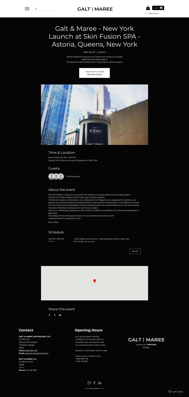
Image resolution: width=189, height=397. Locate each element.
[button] (148, 7)
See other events (94, 74)
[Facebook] (94, 383)
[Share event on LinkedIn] (60, 315)
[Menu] (27, 8)
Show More (53, 222)
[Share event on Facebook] (49, 315)
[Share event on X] (55, 315)
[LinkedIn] (100, 383)
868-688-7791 (31, 351)
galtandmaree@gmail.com (36, 353)
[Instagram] (89, 383)
